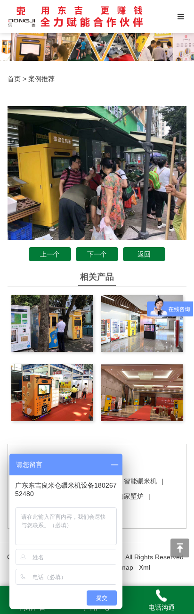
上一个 (50, 254)
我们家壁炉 (127, 496)
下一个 (97, 254)
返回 (144, 254)
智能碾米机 (140, 481)
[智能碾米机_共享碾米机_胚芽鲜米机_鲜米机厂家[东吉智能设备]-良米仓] (75, 16)
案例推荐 (41, 79)
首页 (14, 79)
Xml (144, 567)
